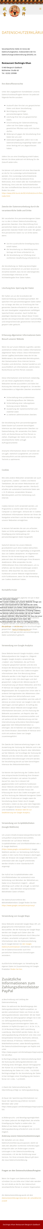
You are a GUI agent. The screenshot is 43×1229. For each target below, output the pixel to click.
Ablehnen (18, 626)
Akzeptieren (6, 626)
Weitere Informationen (21, 630)
